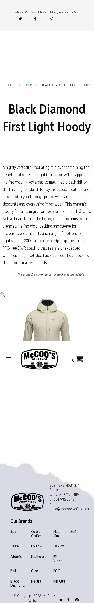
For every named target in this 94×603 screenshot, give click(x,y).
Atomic (16, 556)
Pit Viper (57, 558)
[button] (2, 294)
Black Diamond (17, 583)
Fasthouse (38, 556)
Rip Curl (59, 581)
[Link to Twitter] (20, 18)
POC (56, 571)
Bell (13, 571)
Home (10, 85)
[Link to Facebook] (35, 18)
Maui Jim (57, 534)
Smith (74, 532)
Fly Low (36, 546)
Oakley (58, 546)
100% (14, 546)
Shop (28, 85)
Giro (34, 571)
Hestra (36, 581)
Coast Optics (36, 534)
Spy (13, 532)
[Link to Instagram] (51, 18)
